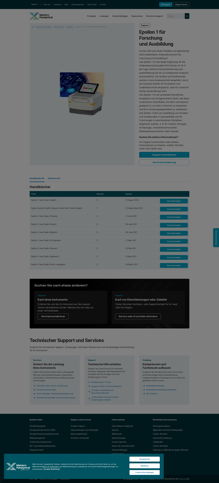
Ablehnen (145, 466)
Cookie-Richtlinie (51, 469)
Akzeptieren (144, 459)
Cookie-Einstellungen (144, 472)
